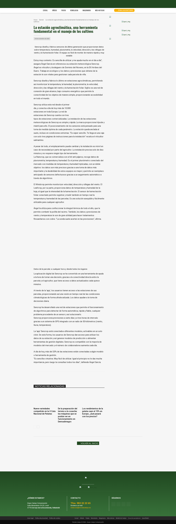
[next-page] (38, 427)
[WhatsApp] (63, 376)
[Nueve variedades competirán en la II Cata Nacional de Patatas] (45, 398)
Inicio (35, 20)
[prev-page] (35, 427)
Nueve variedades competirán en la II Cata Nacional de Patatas (45, 411)
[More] (82, 376)
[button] (110, 10)
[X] (58, 376)
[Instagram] (118, 504)
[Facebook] (54, 376)
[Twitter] (128, 504)
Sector (41, 20)
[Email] (72, 376)
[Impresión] (77, 376)
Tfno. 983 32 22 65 (81, 503)
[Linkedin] (68, 376)
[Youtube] (123, 504)
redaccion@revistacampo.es (81, 508)
